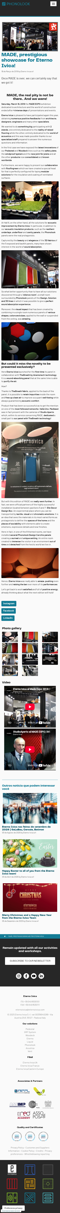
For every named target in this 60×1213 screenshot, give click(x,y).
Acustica (30, 1048)
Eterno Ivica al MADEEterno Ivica (16, 4)
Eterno (30, 1039)
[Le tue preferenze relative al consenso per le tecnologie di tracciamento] (13, 1208)
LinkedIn (8, 618)
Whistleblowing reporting (37, 1154)
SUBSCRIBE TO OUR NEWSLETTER (30, 961)
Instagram (9, 603)
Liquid (30, 1042)
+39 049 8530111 (32, 1005)
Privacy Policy (17, 1148)
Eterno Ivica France (30, 1066)
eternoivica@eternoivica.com (30, 1010)
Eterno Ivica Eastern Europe (30, 1069)
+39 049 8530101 (31, 1002)
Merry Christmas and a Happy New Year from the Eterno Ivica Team (26, 916)
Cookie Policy (27, 1151)
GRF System (30, 1032)
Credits (39, 1151)
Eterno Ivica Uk (30, 1063)
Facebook (8, 611)
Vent (30, 1051)
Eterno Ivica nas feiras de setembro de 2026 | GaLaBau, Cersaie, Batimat (26, 828)
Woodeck (30, 1035)
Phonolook (30, 1045)
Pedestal (30, 1029)
